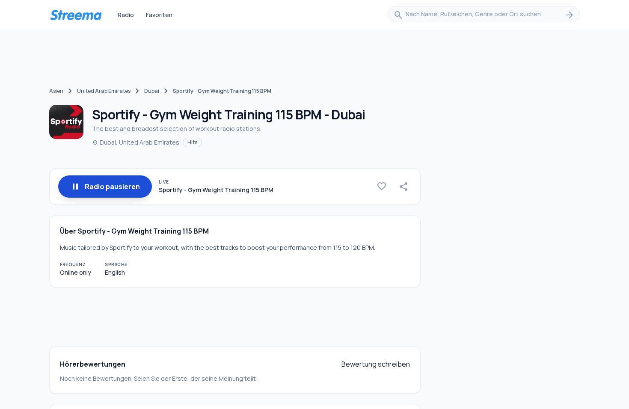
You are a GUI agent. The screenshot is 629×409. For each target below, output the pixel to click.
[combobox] (484, 15)
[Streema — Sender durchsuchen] (75, 15)
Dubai (151, 91)
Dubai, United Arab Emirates (135, 142)
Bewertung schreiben (375, 364)
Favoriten (159, 15)
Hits (192, 142)
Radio (126, 15)
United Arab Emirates (104, 91)
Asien (56, 91)
